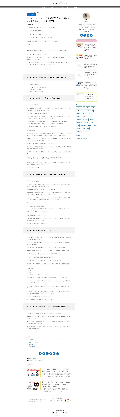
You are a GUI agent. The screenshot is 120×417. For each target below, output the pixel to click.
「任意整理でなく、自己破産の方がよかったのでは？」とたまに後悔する (90, 74)
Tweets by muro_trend (81, 138)
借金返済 (43, 7)
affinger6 (79, 107)
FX (84, 107)
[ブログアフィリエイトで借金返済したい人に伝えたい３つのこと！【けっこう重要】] (50, 353)
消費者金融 (83, 125)
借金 (90, 116)
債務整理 (86, 122)
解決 (88, 128)
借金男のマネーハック (60, 4)
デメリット (84, 113)
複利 (84, 128)
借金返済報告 (76, 7)
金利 (86, 131)
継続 (95, 125)
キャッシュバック (89, 110)
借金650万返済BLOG (60, 410)
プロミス (79, 116)
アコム (93, 107)
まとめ (88, 107)
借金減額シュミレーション (82, 119)
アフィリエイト (31, 360)
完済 (78, 125)
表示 (51, 69)
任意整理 (84, 116)
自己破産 (79, 128)
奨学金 (92, 122)
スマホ (78, 113)
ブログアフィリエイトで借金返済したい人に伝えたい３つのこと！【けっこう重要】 (90, 64)
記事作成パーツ (80, 131)
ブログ (36, 360)
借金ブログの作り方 (66, 7)
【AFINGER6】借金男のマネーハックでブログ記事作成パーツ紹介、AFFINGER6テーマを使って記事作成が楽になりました (56, 384)
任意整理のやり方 (54, 7)
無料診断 (89, 125)
